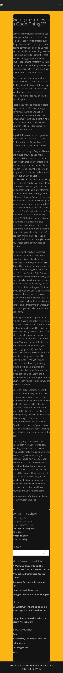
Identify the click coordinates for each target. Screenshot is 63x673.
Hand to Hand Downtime (25, 590)
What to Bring (20, 539)
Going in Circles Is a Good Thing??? (31, 594)
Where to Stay (20, 535)
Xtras (15, 652)
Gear (15, 634)
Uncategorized (20, 647)
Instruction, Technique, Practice (30, 638)
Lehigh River (19, 643)
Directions (18, 532)
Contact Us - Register (24, 528)
